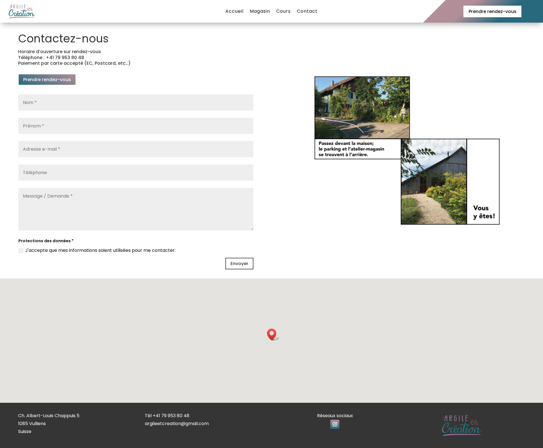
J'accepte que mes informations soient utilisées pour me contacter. (100, 250)
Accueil (234, 11)
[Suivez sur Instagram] (334, 424)
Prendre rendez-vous (492, 11)
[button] (273, 334)
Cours (283, 11)
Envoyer (239, 263)
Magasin (260, 11)
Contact (307, 11)
